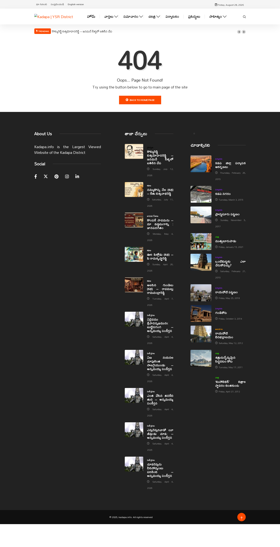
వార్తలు (108, 16)
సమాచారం (130, 16)
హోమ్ (91, 16)
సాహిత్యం (215, 16)
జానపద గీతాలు (152, 216)
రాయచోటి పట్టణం (226, 292)
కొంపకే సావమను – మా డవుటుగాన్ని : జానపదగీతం (160, 224)
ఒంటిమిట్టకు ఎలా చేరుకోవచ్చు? (230, 263)
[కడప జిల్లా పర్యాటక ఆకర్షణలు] (200, 163)
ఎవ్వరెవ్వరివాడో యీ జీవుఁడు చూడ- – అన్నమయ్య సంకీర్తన (160, 434)
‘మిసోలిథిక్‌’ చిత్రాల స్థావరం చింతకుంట (230, 383)
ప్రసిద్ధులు (194, 16)
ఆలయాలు (219, 329)
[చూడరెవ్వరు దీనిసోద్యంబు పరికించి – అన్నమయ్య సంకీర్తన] (134, 464)
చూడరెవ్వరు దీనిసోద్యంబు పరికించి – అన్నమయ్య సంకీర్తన (160, 470)
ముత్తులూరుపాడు (225, 241)
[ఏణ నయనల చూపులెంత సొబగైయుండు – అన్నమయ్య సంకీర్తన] (134, 357)
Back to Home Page (142, 99)
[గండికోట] (200, 313)
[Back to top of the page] (241, 518)
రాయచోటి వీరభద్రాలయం (224, 335)
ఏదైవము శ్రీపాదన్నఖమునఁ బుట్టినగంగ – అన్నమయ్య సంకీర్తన (160, 325)
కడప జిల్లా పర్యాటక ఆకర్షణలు (230, 165)
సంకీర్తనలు (151, 315)
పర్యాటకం (172, 16)
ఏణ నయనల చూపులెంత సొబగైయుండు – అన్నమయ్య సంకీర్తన (160, 363)
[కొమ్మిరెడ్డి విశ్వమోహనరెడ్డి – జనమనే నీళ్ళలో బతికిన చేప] (134, 151)
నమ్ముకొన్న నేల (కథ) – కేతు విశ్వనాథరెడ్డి (160, 191)
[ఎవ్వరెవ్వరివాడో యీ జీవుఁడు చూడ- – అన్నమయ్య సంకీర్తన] (134, 429)
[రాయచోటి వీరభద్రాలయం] (200, 334)
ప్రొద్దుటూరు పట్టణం (227, 214)
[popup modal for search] (244, 16)
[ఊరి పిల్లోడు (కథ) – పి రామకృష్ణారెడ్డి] (134, 254)
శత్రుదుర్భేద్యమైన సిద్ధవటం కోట (225, 359)
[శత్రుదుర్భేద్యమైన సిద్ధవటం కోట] (200, 358)
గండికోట (221, 312)
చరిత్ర (151, 16)
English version (76, 4)
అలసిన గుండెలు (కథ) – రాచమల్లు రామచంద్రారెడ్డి (160, 289)
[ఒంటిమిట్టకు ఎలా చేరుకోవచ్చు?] (200, 262)
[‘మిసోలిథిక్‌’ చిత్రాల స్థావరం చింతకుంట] (200, 382)
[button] (239, 32)
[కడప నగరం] (200, 194)
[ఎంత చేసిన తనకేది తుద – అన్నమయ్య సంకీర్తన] (134, 395)
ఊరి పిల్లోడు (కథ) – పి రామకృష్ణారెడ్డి (160, 256)
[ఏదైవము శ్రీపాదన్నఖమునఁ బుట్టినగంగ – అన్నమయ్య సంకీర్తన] (134, 319)
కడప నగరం (223, 193)
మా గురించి (41, 4)
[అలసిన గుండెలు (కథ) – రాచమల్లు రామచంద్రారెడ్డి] (134, 284)
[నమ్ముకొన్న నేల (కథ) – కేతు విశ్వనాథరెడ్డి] (134, 189)
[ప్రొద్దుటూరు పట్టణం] (200, 214)
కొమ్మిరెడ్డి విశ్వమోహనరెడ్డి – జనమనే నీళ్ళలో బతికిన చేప (82, 31)
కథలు (149, 185)
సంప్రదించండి (57, 4)
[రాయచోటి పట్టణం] (200, 292)
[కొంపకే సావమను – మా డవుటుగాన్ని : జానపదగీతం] (134, 220)
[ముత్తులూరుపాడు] (200, 241)
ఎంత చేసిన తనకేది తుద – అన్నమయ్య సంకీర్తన (160, 399)
